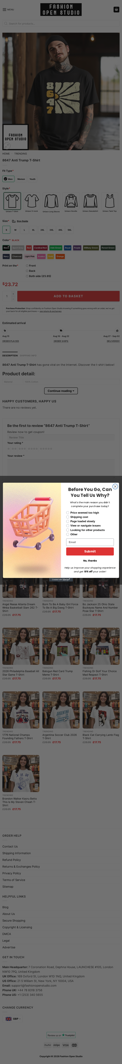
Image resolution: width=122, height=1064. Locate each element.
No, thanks (90, 560)
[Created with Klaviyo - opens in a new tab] (61, 579)
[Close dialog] (115, 486)
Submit (90, 551)
